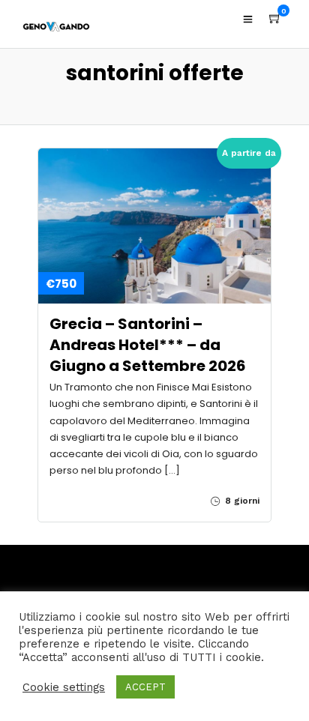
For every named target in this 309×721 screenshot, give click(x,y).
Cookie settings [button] (63, 687)
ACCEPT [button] (145, 687)
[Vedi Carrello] (275, 18)
